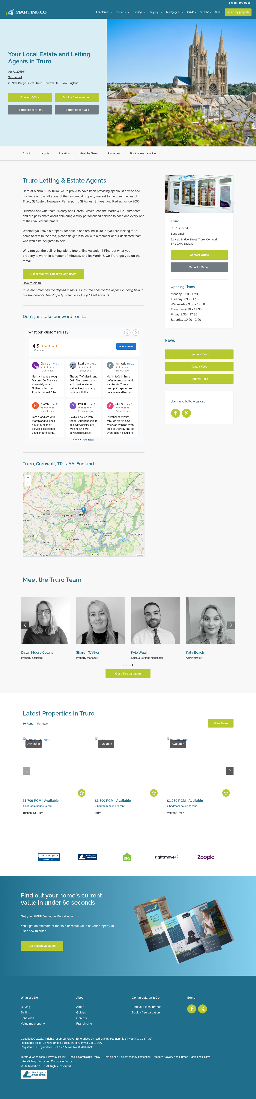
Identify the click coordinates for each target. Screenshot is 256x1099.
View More (221, 723)
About (217, 12)
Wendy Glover (87, 652)
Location (64, 153)
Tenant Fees (199, 366)
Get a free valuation (128, 673)
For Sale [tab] (42, 723)
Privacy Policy (57, 1056)
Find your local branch (146, 1006)
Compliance (110, 1056)
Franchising (84, 1023)
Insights (44, 153)
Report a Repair (199, 267)
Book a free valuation (77, 97)
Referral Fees (199, 378)
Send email (15, 77)
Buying (154, 12)
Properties (114, 153)
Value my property (33, 1023)
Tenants (121, 12)
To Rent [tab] (28, 723)
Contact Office (29, 97)
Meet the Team (88, 153)
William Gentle (33, 652)
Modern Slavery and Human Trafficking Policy (182, 1056)
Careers (81, 1018)
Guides (191, 12)
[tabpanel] (128, 778)
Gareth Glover (142, 652)
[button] (83, 510)
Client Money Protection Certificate (53, 273)
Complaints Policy (89, 1056)
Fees (72, 1056)
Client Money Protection (135, 1056)
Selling (138, 12)
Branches (205, 12)
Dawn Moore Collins (202, 652)
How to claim (32, 283)
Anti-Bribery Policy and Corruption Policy (47, 1061)
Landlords (102, 12)
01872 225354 (16, 71)
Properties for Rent (30, 109)
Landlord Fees (199, 354)
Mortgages (172, 12)
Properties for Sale (76, 109)
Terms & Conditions (33, 1056)
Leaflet (141, 555)
